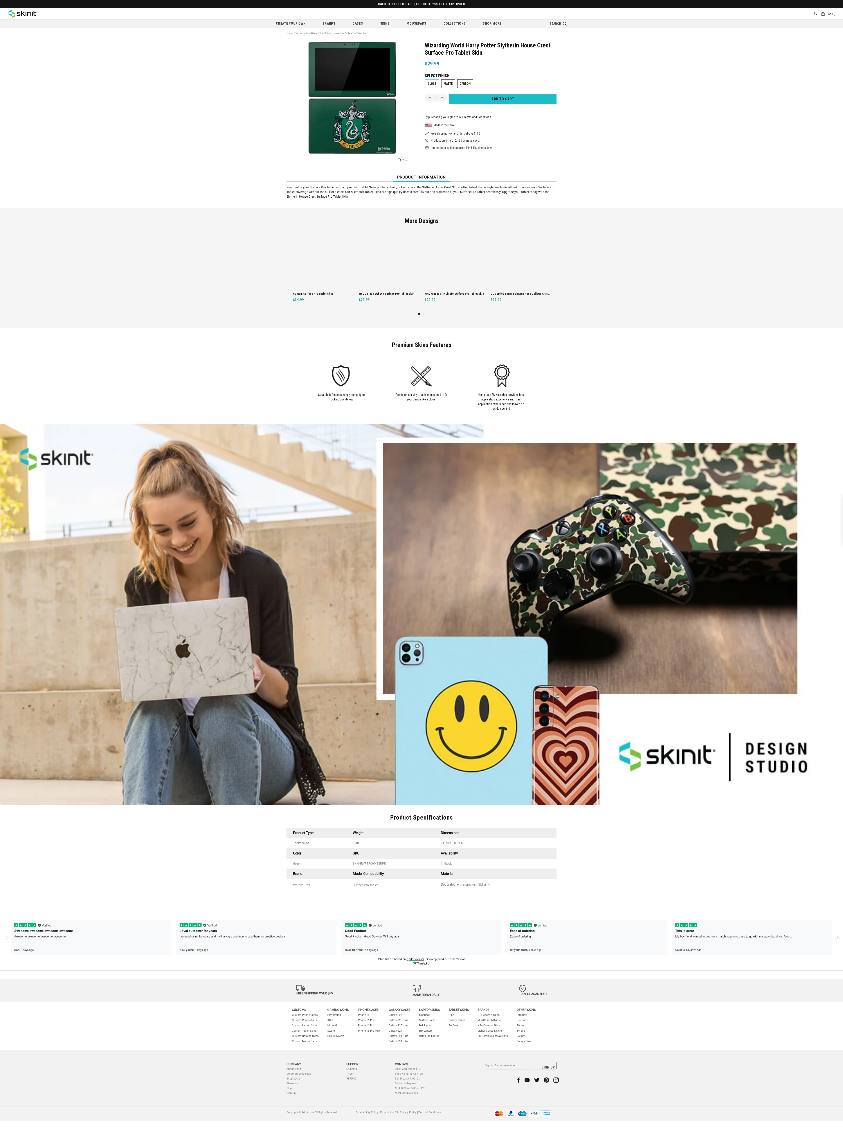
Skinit (23, 14)
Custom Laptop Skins (304, 1025)
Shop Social (293, 1078)
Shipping (351, 1069)
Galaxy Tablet (457, 1020)
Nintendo (332, 1025)
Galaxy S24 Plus (398, 1036)
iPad (451, 1014)
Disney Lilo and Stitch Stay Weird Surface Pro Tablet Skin (521, 293)
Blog (289, 1088)
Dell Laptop (425, 1025)
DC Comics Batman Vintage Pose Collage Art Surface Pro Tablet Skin (389, 293)
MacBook (424, 1014)
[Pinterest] (546, 1080)
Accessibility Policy (367, 1112)
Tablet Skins (459, 1009)
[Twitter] (536, 1080)
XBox (330, 1020)
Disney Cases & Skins (490, 1030)
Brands (483, 1009)
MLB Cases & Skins (488, 1020)
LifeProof (522, 1020)
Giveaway (292, 1083)
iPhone (521, 1030)
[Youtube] (527, 1080)
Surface (453, 1025)
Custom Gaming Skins (305, 1036)
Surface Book (427, 1020)
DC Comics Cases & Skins (492, 1036)
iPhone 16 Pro (365, 1025)
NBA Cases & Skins (488, 1025)
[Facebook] (518, 1080)
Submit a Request (405, 1083)
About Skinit (293, 1069)
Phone (520, 1025)
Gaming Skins (338, 1009)
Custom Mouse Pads (304, 1041)
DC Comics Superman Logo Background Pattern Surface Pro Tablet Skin (455, 293)
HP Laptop (425, 1030)
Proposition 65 (389, 1112)
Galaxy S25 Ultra (399, 1025)
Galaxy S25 (395, 1014)
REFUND (351, 1078)
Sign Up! (291, 1093)
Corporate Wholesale (298, 1073)
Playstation (334, 1014)
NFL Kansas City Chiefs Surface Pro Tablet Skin (322, 293)
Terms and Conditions (477, 117)
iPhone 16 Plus (366, 1020)
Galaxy (521, 1036)
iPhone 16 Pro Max (368, 1030)
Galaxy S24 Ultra (399, 1041)
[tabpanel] (454, 270)
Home (289, 33)
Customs (299, 1009)
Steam (331, 1030)
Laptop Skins (429, 1009)
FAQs (349, 1073)
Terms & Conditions (429, 1112)
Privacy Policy (408, 1112)
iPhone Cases (367, 1009)
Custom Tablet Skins (304, 1030)
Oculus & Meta (335, 1036)
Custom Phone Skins (304, 1020)
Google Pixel (524, 1041)
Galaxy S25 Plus (398, 1020)
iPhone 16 (363, 1014)
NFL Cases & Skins (488, 1014)
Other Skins (526, 1009)
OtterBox (522, 1014)
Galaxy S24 (395, 1030)
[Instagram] (556, 1080)
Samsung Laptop (429, 1036)
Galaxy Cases (399, 1009)
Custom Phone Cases (305, 1014)
